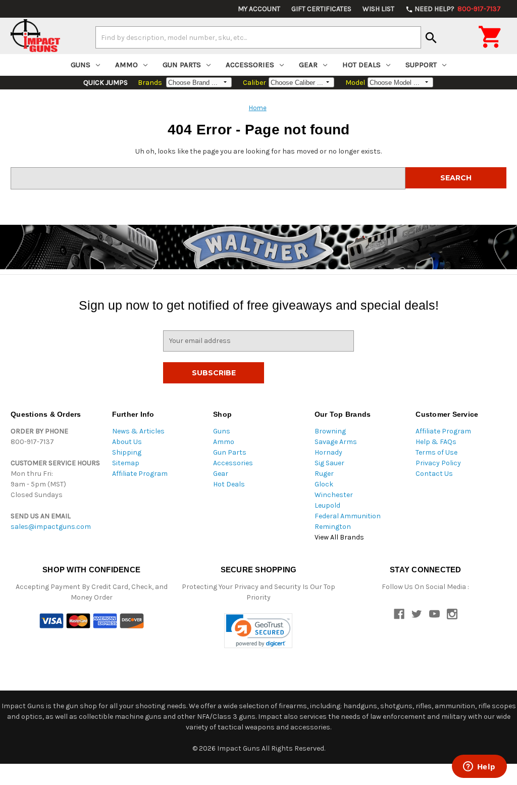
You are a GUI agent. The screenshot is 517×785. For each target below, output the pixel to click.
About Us (127, 441)
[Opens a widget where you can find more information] (479, 767)
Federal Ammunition (348, 516)
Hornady (328, 452)
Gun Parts (182, 64)
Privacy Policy (438, 463)
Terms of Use (436, 452)
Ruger (324, 473)
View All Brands (339, 537)
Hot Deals (361, 64)
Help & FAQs (436, 441)
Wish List (378, 9)
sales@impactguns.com (51, 526)
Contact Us (434, 473)
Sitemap (125, 463)
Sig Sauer (329, 463)
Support (421, 64)
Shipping (126, 452)
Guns (80, 64)
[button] (258, 631)
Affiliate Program (140, 473)
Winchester (334, 494)
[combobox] (258, 37)
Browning (330, 431)
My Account (259, 9)
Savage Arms (336, 441)
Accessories (250, 64)
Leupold (327, 505)
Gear (308, 64)
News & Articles (138, 431)
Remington (333, 526)
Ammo (126, 64)
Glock (324, 484)
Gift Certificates (321, 9)
